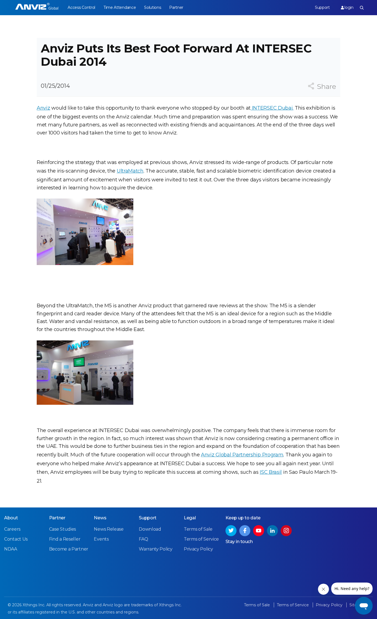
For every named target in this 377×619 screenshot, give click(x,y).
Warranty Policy (155, 549)
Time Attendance (119, 7)
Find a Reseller (65, 539)
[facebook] (244, 530)
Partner (176, 7)
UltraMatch (130, 171)
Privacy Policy (198, 549)
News (100, 517)
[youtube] (258, 530)
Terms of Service (201, 539)
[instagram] (286, 530)
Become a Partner (68, 549)
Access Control (81, 7)
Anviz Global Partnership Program (242, 455)
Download (150, 529)
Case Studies (62, 529)
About (11, 517)
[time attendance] (36, 7)
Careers (12, 529)
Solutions (152, 7)
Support (322, 7)
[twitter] (231, 530)
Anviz (43, 108)
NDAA (10, 549)
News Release (108, 529)
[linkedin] (272, 530)
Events (101, 539)
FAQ (143, 539)
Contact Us (16, 539)
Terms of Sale (198, 529)
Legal (190, 517)
